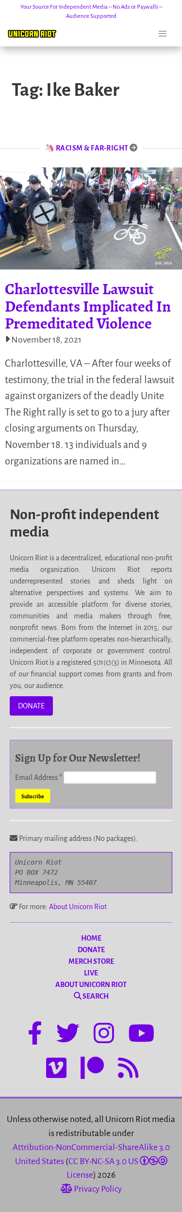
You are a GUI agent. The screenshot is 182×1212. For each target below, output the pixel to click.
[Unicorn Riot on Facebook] (35, 1034)
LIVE (91, 973)
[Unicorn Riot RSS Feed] (128, 1069)
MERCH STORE (91, 961)
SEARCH (95, 996)
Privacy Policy (97, 1189)
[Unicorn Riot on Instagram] (104, 1034)
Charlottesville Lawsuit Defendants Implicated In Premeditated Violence (88, 305)
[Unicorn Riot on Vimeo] (56, 1069)
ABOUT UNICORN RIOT (91, 984)
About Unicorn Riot (78, 907)
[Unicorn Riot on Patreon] (92, 1069)
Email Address (38, 777)
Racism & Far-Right (92, 148)
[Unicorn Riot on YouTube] (141, 1034)
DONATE (31, 706)
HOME (91, 938)
